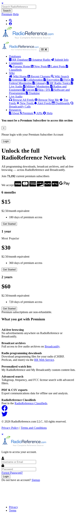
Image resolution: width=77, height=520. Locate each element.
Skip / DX (44, 89)
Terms (12, 510)
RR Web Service (44, 359)
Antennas (18, 79)
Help (16, 14)
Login (6, 141)
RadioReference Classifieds (31, 403)
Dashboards (63, 103)
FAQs (67, 79)
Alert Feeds (44, 103)
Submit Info (62, 59)
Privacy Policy (10, 427)
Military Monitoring (38, 86)
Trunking (34, 93)
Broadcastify (52, 346)
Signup (36, 480)
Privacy (13, 507)
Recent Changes (41, 76)
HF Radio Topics (60, 83)
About (16, 113)
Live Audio (15, 96)
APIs (39, 113)
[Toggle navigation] (44, 50)
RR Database (20, 59)
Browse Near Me (48, 99)
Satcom (30, 89)
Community (16, 63)
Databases (15, 56)
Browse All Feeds (24, 99)
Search (7, 10)
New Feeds (27, 103)
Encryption (53, 79)
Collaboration (35, 79)
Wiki (12, 73)
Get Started (9, 223)
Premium (6, 14)
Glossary (41, 83)
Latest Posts (58, 66)
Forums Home (22, 66)
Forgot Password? (12, 472)
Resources (15, 109)
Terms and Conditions (34, 427)
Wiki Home (20, 76)
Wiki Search (62, 76)
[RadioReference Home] (27, 40)
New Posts (41, 66)
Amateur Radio (41, 59)
